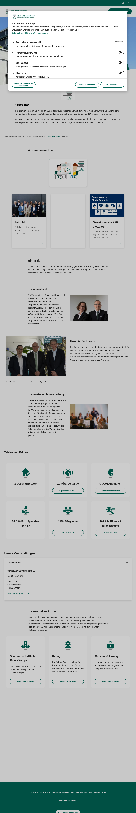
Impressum (42, 33)
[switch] (121, 52)
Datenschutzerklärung (22, 33)
